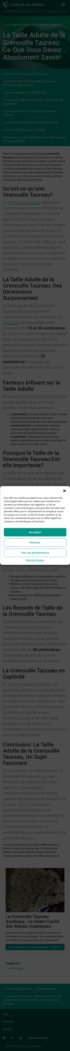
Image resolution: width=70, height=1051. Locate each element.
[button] (64, 491)
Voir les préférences (35, 552)
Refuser (35, 542)
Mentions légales (35, 560)
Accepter (35, 532)
